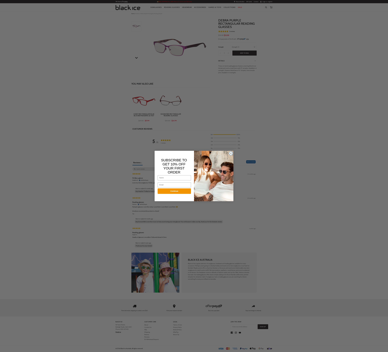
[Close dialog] (231, 153)
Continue (174, 191)
